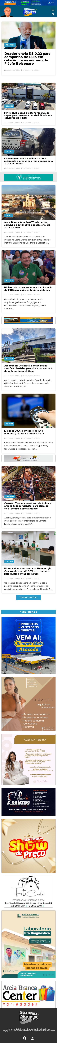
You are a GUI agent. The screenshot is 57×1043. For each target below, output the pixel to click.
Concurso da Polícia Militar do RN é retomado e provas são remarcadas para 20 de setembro (28, 161)
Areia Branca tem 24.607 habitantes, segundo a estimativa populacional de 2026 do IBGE (27, 225)
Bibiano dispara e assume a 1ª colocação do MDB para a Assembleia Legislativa (28, 288)
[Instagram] (32, 1038)
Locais (8, 215)
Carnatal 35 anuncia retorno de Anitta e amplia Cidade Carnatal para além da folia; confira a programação (27, 506)
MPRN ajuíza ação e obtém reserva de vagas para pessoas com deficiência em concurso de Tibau (28, 115)
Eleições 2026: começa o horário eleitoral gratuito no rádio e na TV (24, 432)
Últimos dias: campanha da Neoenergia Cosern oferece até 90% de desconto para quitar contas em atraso (27, 571)
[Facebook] (24, 1038)
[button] (53, 9)
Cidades (9, 106)
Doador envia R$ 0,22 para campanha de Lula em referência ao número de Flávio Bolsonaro (27, 59)
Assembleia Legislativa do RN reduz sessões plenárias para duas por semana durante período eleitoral (28, 368)
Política (10, 45)
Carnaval (10, 496)
